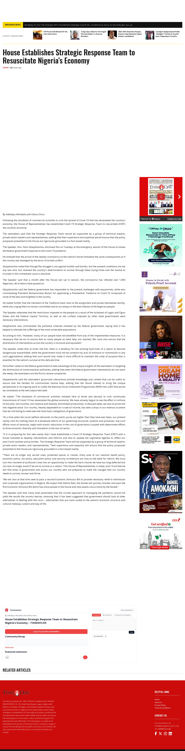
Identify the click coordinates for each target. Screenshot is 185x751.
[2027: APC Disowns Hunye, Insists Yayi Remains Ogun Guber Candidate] (112, 35)
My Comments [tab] (107, 615)
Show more (9, 647)
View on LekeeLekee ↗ (127, 610)
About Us (158, 702)
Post (131, 632)
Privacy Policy (160, 705)
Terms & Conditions (163, 708)
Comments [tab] (96, 615)
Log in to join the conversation (46, 632)
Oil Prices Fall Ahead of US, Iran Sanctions (55, 32)
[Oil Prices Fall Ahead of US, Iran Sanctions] (37, 35)
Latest (6, 67)
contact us (162, 729)
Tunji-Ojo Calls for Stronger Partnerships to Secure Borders (93, 33)
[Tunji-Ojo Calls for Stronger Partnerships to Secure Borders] (74, 35)
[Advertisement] (70, 584)
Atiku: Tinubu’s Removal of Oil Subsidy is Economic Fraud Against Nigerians (59, 24)
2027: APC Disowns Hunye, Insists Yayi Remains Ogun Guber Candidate (130, 33)
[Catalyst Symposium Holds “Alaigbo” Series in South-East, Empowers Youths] (149, 35)
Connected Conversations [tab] (123, 615)
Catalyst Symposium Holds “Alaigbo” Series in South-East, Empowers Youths (168, 33)
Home (157, 699)
